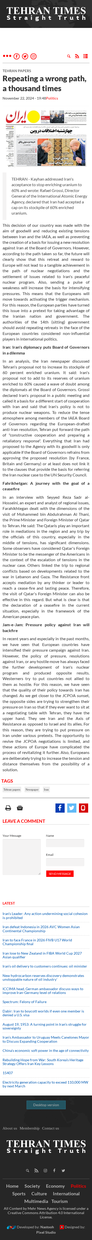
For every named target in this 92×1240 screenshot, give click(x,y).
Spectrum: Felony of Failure (25, 1002)
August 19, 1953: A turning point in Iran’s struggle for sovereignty (45, 1026)
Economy (55, 1186)
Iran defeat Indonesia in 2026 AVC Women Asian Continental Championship (41, 929)
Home (12, 1186)
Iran (46, 789)
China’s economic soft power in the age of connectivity (46, 1050)
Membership (30, 1128)
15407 (8, 1073)
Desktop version (46, 1105)
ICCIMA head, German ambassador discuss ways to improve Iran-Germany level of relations (43, 991)
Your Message (12, 836)
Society (32, 1186)
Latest (9, 903)
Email (49, 855)
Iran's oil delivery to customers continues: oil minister (45, 966)
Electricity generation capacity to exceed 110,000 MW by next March (45, 1084)
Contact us (50, 1128)
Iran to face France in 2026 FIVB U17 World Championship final (37, 942)
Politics (52, 98)
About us (10, 1128)
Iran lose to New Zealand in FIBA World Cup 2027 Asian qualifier (42, 955)
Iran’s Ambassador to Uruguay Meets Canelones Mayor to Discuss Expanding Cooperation (46, 1039)
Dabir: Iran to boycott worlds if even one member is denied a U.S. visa (43, 1013)
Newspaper (32, 789)
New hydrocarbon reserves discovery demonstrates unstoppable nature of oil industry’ (43, 977)
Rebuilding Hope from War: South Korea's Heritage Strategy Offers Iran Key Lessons (43, 1062)
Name (50, 836)
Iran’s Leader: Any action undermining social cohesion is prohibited (45, 915)
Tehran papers (12, 789)
